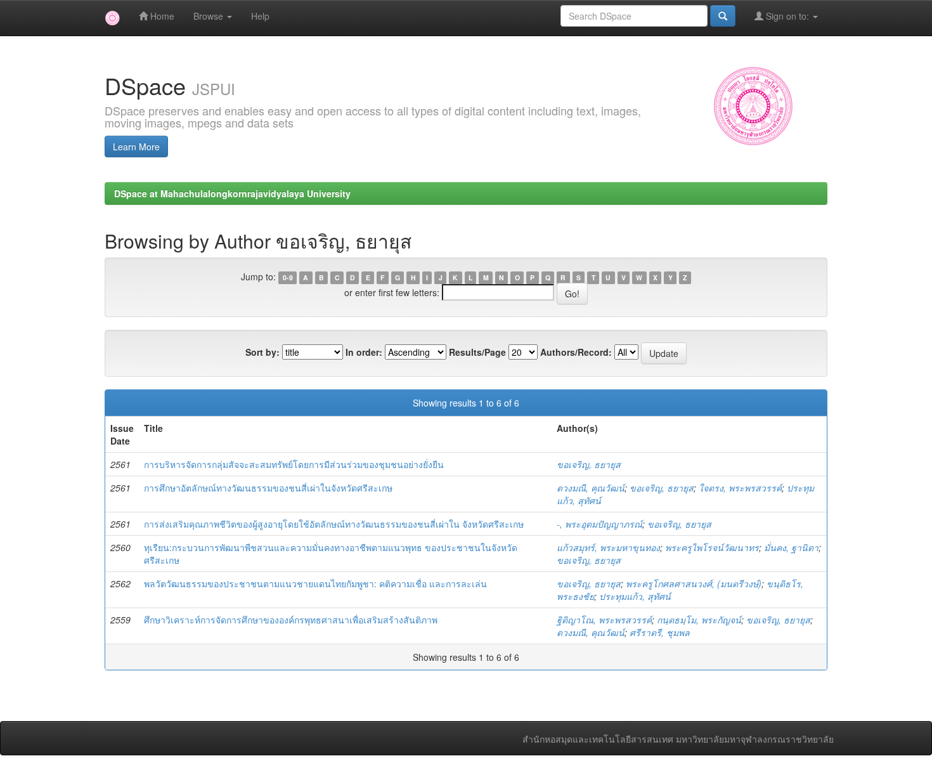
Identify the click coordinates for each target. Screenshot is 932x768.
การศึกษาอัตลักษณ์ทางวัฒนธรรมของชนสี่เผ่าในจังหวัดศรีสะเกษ (268, 487)
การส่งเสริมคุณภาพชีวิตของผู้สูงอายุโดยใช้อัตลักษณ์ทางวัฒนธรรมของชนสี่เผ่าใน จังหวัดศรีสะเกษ (334, 523)
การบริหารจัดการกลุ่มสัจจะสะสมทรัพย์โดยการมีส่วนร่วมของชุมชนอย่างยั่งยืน (294, 464)
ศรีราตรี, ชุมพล (660, 632)
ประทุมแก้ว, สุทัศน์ (635, 596)
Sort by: (262, 352)
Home (161, 16)
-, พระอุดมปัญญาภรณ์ (599, 523)
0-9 (288, 277)
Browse (209, 16)
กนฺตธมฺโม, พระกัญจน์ (699, 619)
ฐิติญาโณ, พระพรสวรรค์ (604, 619)
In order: (364, 352)
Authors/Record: (576, 352)
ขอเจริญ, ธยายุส (589, 464)
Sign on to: (787, 16)
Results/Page (477, 352)
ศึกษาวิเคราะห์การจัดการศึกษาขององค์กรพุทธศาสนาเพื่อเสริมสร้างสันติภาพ (290, 619)
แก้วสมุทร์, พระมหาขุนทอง (608, 547)
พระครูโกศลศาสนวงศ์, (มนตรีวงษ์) (693, 583)
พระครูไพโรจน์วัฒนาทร (712, 547)
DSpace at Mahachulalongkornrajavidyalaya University (232, 193)
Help (260, 16)
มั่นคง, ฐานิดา (791, 547)
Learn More (136, 146)
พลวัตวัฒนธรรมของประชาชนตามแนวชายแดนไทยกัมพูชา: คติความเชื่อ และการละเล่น (315, 583)
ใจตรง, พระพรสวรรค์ (740, 487)
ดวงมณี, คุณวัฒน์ (591, 487)
